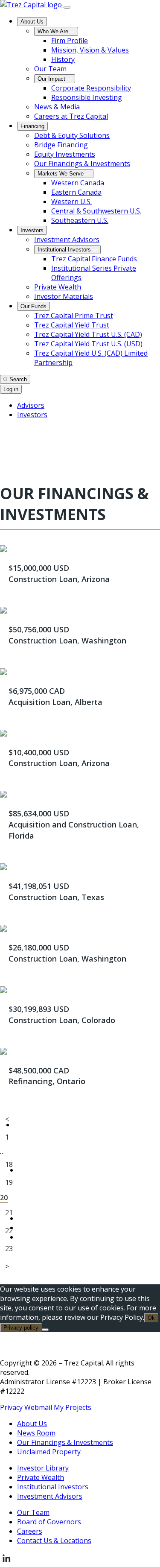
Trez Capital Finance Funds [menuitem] (94, 258)
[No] (45, 1329)
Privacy (11, 1407)
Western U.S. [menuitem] (71, 201)
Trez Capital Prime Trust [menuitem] (73, 315)
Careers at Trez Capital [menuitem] (71, 116)
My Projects (72, 1407)
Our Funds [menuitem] (33, 306)
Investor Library (43, 1468)
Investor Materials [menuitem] (63, 296)
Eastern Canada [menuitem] (76, 192)
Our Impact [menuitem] (52, 79)
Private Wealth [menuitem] (57, 287)
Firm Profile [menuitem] (69, 40)
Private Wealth (40, 1477)
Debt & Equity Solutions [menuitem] (72, 135)
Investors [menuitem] (32, 230)
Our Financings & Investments (65, 1442)
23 (9, 1248)
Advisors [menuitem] (30, 405)
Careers (29, 1531)
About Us (32, 1423)
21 (9, 1212)
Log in (10, 389)
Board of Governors (49, 1521)
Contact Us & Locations (54, 1540)
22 (9, 1230)
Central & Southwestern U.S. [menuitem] (96, 211)
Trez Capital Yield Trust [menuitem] (71, 325)
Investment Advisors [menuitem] (66, 239)
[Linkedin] (6, 1562)
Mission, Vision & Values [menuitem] (90, 50)
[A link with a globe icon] (5, 434)
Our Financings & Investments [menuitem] (82, 163)
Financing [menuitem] (32, 126)
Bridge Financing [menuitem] (61, 144)
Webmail (38, 1407)
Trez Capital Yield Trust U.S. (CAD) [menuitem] (88, 334)
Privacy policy (20, 1327)
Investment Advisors (49, 1496)
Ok (151, 1318)
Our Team (33, 1512)
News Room (36, 1433)
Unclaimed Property (49, 1451)
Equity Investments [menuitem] (64, 154)
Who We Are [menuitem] (54, 31)
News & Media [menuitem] (57, 106)
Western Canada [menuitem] (77, 182)
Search (18, 379)
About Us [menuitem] (32, 21)
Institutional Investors (52, 1486)
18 (9, 1164)
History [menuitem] (63, 59)
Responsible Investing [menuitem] (86, 97)
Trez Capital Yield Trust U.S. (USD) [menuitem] (88, 343)
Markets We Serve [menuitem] (61, 173)
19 (9, 1182)
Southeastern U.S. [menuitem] (79, 220)
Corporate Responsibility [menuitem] (91, 88)
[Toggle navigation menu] (67, 7)
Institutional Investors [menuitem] (65, 249)
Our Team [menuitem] (50, 68)
